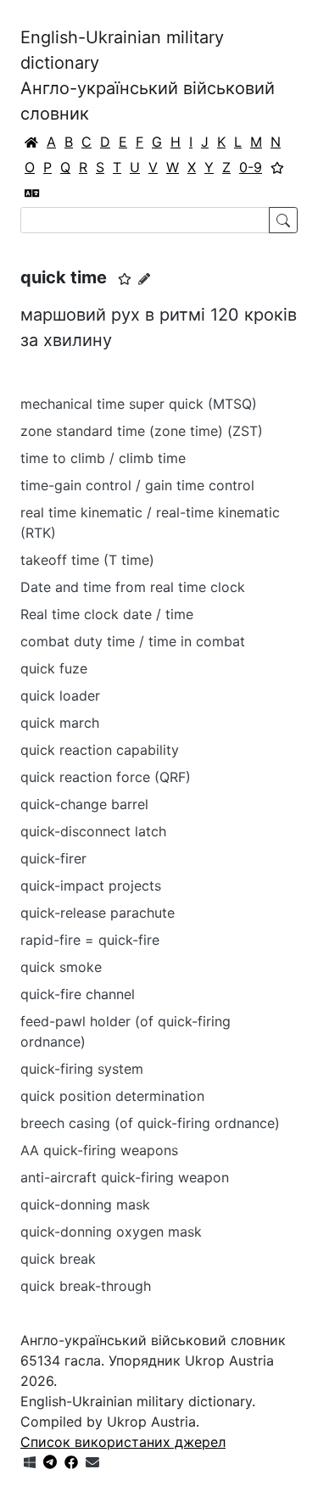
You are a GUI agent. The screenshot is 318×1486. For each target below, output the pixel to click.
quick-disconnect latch (93, 831)
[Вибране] (277, 167)
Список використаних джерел (123, 1441)
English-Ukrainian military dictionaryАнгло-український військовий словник (147, 75)
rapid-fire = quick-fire (89, 939)
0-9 (250, 167)
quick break (58, 1258)
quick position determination (112, 1095)
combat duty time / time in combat (132, 641)
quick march (59, 722)
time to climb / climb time (103, 458)
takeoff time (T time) (87, 559)
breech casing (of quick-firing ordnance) (150, 1122)
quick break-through (85, 1285)
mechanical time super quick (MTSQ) (138, 403)
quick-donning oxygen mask (111, 1231)
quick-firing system (81, 1068)
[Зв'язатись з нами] (92, 1462)
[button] (124, 279)
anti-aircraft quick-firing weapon (124, 1177)
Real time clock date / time (106, 614)
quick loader (60, 695)
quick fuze (53, 668)
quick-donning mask (85, 1204)
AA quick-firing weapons (99, 1150)
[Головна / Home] (31, 142)
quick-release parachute (97, 912)
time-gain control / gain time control (137, 485)
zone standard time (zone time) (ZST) (141, 430)
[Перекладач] (32, 193)
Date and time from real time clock (132, 586)
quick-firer (53, 858)
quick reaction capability (99, 749)
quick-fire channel (77, 994)
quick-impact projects (90, 885)
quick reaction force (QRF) (105, 776)
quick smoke (61, 966)
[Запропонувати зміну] (144, 278)
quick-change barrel (84, 804)
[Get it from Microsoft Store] (30, 1462)
